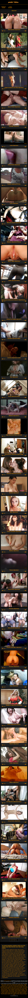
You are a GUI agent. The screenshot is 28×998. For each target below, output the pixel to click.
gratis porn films (9, 960)
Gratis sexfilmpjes (11, 989)
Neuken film (9, 984)
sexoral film (14, 973)
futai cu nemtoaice (8, 956)
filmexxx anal (15, 954)
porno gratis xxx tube (6, 970)
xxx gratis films (9, 976)
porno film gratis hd (6, 967)
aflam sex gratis (5, 949)
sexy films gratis (21, 973)
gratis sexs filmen (18, 964)
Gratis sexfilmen (8, 987)
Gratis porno (4, 985)
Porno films (2, 987)
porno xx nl (20, 970)
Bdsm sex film (8, 992)
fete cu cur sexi (13, 952)
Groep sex (22, 993)
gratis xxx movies (17, 965)
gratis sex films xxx (17, 963)
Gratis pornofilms (16, 993)
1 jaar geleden (10, 7)
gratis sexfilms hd (10, 964)
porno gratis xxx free (18, 969)
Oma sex (8, 985)
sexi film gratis (9, 973)
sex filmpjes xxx (5, 972)
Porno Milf (3, 988)
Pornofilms (5, 993)
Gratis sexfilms (11, 990)
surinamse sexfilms (6, 975)
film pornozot (17, 953)
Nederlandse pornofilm (18, 986)
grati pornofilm (18, 958)
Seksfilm (25, 984)
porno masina (15, 970)
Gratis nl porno (14, 987)
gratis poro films (9, 961)
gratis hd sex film (11, 959)
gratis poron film (17, 961)
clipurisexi (20, 950)
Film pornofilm (11, 991)
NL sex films (25, 987)
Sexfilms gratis (14, 984)
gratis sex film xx (9, 963)
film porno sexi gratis (9, 953)
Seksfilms (23, 990)
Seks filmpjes (24, 988)
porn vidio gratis (19, 966)
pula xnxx (14, 971)
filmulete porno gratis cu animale (9, 955)
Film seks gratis (13, 988)
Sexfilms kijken (10, 993)
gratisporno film (12, 966)
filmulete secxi (20, 955)
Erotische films (19, 988)
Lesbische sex (11, 986)
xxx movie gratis (16, 976)
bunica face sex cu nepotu (12, 950)
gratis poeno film (19, 959)
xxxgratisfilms (5, 977)
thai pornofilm (14, 975)
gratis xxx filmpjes (9, 965)
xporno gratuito (20, 975)
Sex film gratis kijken (20, 985)
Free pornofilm (20, 987)
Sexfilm (24, 992)
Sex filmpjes (7, 988)
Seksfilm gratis (24, 991)
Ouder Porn (25, 986)
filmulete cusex (22, 954)
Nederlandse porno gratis (20, 989)
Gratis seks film (13, 985)
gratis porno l (16, 960)
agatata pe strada (13, 949)
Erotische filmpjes (17, 990)
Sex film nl (4, 992)
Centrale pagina (3, 7)
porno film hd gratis (15, 967)
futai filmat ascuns (17, 956)
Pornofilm (7, 991)
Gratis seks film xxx (7, 980)
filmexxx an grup (8, 954)
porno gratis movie (10, 969)
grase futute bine (10, 958)
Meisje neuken (4, 984)
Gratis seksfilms (20, 992)
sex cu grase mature (20, 971)
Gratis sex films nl (18, 991)
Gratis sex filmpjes (4, 989)
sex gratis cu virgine (13, 972)
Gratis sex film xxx (14, 1)
